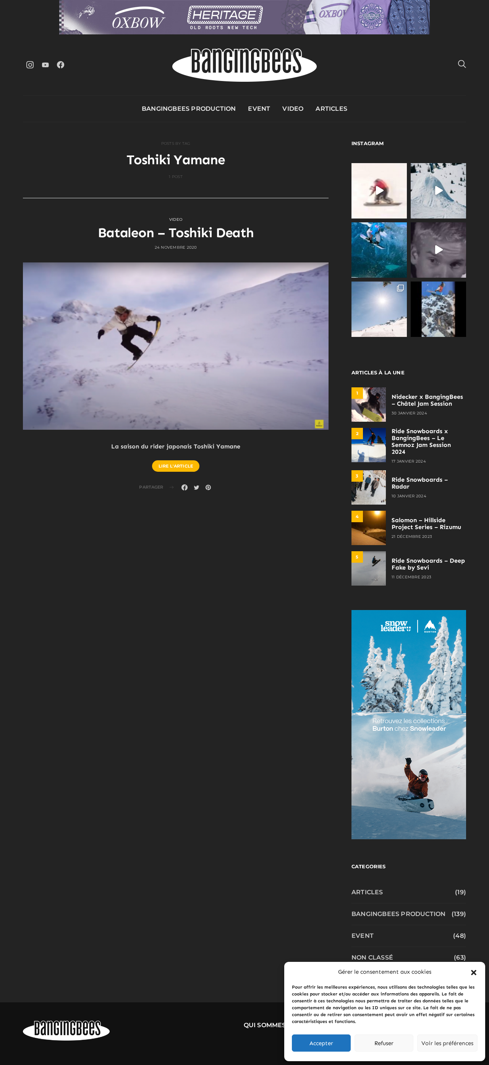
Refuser (383, 1043)
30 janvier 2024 (409, 413)
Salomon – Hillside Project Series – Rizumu (426, 523)
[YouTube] (45, 64)
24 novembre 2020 (176, 247)
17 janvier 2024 (409, 461)
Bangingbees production (189, 108)
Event (259, 108)
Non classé (372, 957)
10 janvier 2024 (409, 496)
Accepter (321, 1043)
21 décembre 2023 (412, 536)
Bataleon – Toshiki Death (176, 233)
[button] (474, 972)
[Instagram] (30, 64)
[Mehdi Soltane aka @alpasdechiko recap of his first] (438, 191)
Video (292, 108)
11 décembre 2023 (411, 577)
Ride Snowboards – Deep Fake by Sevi (428, 564)
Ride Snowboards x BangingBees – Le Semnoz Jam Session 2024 (421, 441)
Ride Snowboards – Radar (420, 483)
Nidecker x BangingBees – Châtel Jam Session (427, 400)
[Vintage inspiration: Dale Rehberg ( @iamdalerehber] (438, 250)
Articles (331, 108)
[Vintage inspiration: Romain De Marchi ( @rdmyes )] (379, 191)
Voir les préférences (447, 1043)
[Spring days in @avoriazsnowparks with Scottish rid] (379, 309)
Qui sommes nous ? (278, 1025)
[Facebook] (60, 64)
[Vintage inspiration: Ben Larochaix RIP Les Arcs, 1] (438, 309)
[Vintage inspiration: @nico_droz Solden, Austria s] (379, 250)
